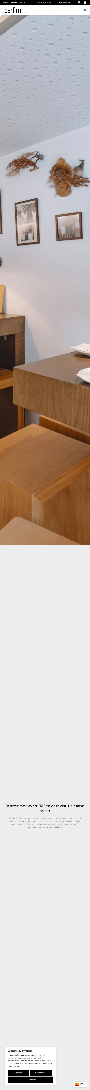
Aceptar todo (30, 1080)
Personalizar (18, 1073)
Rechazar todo (41, 1073)
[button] (85, 10)
